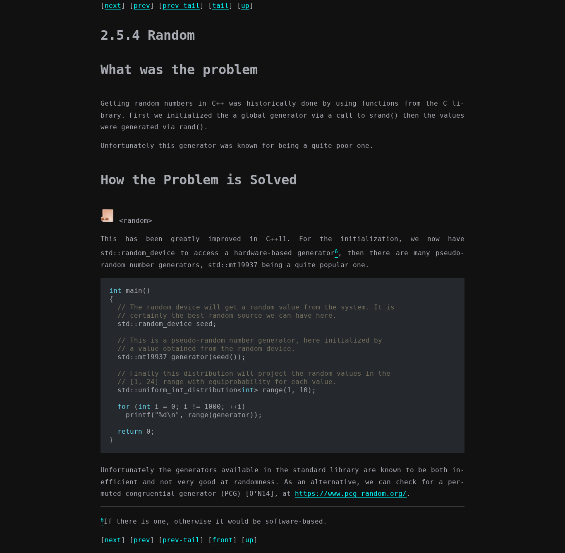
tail (220, 6)
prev (142, 6)
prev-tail (181, 6)
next (113, 6)
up (245, 6)
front (222, 540)
